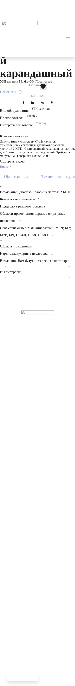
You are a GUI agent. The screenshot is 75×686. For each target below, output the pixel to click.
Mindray (41, 123)
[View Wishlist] (19, 4)
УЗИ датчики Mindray (15, 81)
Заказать (34, 85)
